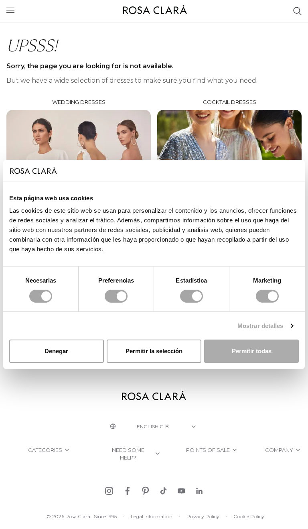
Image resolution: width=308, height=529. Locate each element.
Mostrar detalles (260, 325)
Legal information (151, 516)
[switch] (116, 296)
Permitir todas (252, 351)
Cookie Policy (248, 516)
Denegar (56, 351)
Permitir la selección (154, 351)
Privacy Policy (202, 516)
